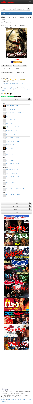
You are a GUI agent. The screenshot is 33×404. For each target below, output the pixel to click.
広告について (10, 399)
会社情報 (3, 399)
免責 (30, 399)
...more (3, 90)
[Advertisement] (16, 370)
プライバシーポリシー (21, 399)
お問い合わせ (5, 401)
